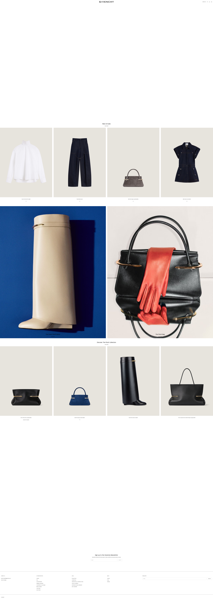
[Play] (1, 118)
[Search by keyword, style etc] (208, 2)
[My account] (210, 1)
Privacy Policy (74, 578)
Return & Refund (39, 586)
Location (2, 597)
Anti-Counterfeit (74, 586)
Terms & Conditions (75, 583)
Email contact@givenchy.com (6, 578)
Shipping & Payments (39, 583)
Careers (108, 578)
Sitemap (108, 581)
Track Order (38, 588)
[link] (212, 2)
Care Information (39, 581)
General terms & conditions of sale (77, 581)
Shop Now (53, 336)
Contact (37, 578)
